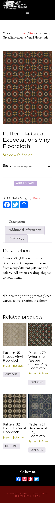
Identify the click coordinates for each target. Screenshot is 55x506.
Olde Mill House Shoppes (27, 5)
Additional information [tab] (25, 230)
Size (5, 166)
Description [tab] (17, 222)
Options (11, 374)
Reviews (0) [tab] (16, 238)
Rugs (32, 33)
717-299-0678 (33, 496)
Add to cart (25, 183)
